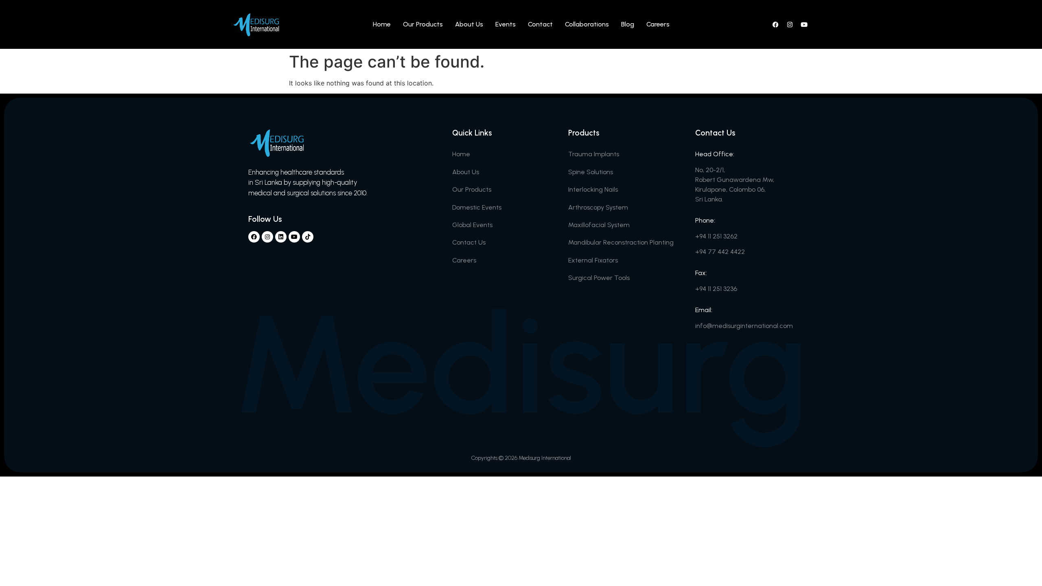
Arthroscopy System (598, 207)
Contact (540, 24)
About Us (469, 24)
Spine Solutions (590, 172)
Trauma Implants (593, 154)
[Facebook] (775, 24)
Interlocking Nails (593, 189)
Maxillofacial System (599, 225)
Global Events (472, 225)
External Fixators (593, 260)
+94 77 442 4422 (720, 252)
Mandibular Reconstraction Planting (621, 242)
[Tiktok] (307, 237)
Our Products (423, 24)
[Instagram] (790, 24)
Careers (658, 24)
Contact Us (469, 242)
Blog (627, 24)
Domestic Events (476, 207)
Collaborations (587, 24)
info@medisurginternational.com (744, 326)
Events (505, 24)
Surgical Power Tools (599, 278)
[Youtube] (804, 24)
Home (382, 24)
